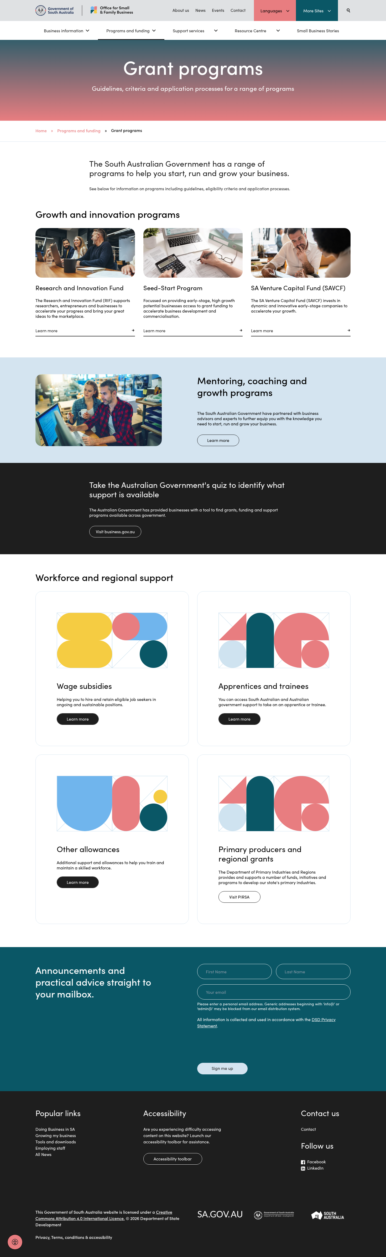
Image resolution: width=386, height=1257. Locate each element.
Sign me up (222, 1068)
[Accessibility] (15, 1242)
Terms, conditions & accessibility (81, 1237)
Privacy (42, 1237)
